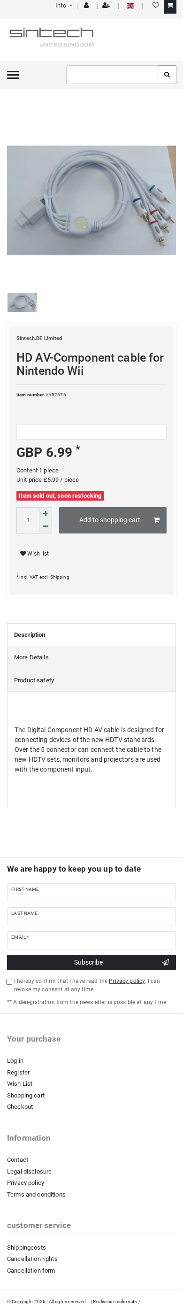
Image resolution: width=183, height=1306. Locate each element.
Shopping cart (26, 1095)
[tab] (91, 635)
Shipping (59, 577)
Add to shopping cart (109, 520)
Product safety (34, 680)
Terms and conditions (36, 1194)
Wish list (37, 553)
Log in (15, 1060)
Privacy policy (25, 1182)
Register (18, 1072)
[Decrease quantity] (45, 526)
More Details (31, 657)
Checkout (20, 1106)
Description (30, 634)
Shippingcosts (26, 1247)
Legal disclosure (29, 1171)
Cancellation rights (32, 1258)
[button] (63, 5)
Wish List (19, 1083)
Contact (17, 1159)
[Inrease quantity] (45, 513)
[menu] (13, 75)
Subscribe (88, 962)
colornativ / (129, 1301)
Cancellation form (31, 1270)
